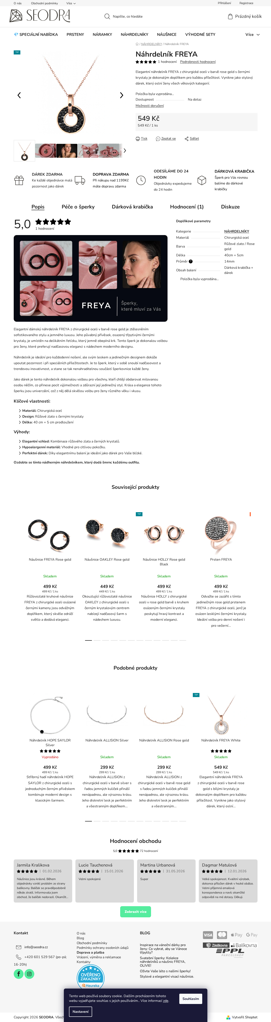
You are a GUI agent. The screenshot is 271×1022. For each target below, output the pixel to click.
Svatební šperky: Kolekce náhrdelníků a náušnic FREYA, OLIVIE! (163, 962)
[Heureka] (91, 978)
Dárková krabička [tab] (132, 206)
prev (17, 575)
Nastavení (80, 1011)
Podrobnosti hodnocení (198, 61)
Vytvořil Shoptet (245, 1017)
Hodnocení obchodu (135, 841)
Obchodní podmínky (44, 3)
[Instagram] (29, 974)
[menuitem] (35, 34)
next (254, 575)
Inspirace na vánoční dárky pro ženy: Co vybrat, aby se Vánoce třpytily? (163, 949)
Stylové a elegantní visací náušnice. (167, 977)
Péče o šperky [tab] (78, 206)
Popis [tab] (38, 206)
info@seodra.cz (36, 947)
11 (182, 640)
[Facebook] (19, 974)
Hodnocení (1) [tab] (187, 206)
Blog (80, 938)
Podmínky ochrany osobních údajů (103, 947)
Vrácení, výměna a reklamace (99, 957)
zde (165, 1000)
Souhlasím (191, 998)
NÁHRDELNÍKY (236, 231)
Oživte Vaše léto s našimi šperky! (165, 971)
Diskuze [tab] (230, 206)
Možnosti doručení (150, 105)
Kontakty (83, 962)
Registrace (246, 3)
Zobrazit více (136, 911)
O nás (18, 3)
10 (174, 640)
